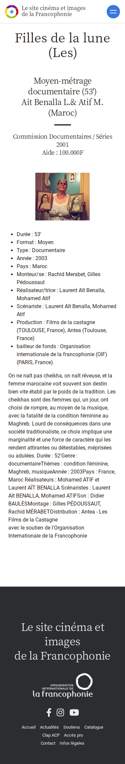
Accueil (29, 727)
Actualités (49, 727)
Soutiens (71, 727)
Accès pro (73, 735)
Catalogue (93, 727)
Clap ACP (51, 735)
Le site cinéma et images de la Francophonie (54, 11)
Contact (48, 743)
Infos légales (72, 743)
